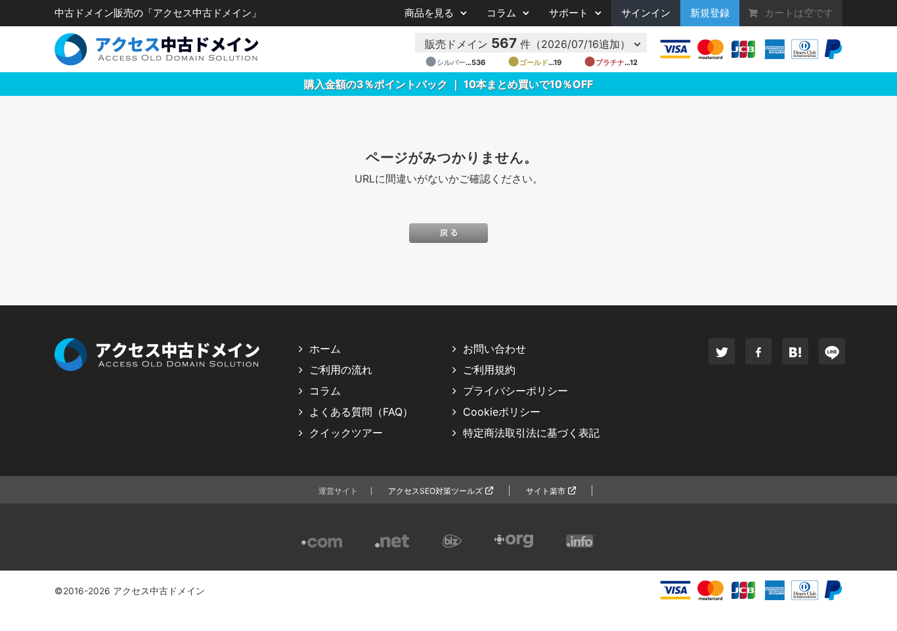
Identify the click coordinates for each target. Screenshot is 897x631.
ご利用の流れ (340, 369)
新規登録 (710, 13)
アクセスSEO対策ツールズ (435, 491)
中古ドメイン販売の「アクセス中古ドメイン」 (158, 13)
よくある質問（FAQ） (361, 411)
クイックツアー (346, 432)
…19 (534, 62)
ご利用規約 (489, 369)
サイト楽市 (545, 491)
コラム (325, 390)
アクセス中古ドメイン (159, 591)
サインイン (645, 13)
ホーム (325, 348)
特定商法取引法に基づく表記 (531, 432)
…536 (455, 62)
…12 (611, 62)
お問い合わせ (494, 348)
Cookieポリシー (501, 411)
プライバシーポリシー (515, 390)
